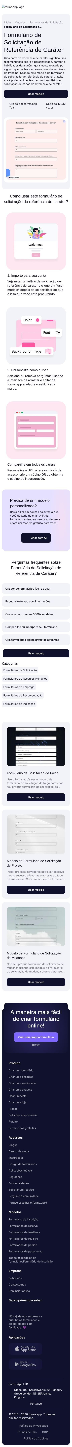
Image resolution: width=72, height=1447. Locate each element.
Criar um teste (17, 1096)
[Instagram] (18, 1308)
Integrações (16, 1157)
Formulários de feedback (24, 1232)
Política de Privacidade (33, 1425)
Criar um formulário (21, 1070)
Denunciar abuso (19, 1291)
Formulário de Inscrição (23, 1219)
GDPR (45, 1432)
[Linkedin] (11, 1308)
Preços (13, 1108)
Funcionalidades (19, 1183)
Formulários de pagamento (26, 1251)
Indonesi (38, 1381)
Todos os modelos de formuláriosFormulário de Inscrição (31, 1259)
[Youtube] (33, 1308)
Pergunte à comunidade (24, 1196)
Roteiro (13, 1121)
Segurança (15, 1177)
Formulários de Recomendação (23, 695)
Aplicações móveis (20, 1170)
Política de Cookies (36, 1438)
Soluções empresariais (23, 1115)
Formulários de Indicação (19, 704)
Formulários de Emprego (18, 687)
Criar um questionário (22, 1083)
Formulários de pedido (23, 1245)
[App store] (27, 1349)
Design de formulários (23, 1164)
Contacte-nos (17, 1284)
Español (38, 1375)
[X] (26, 1308)
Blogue (13, 1145)
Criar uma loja (17, 1102)
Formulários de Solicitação (20, 670)
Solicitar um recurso (21, 1189)
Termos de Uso (27, 1432)
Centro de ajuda (19, 1151)
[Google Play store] (27, 1364)
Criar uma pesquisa (21, 1076)
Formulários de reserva (23, 1225)
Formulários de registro (23, 1238)
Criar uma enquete (20, 1089)
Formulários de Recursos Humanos (25, 678)
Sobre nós (15, 1278)
